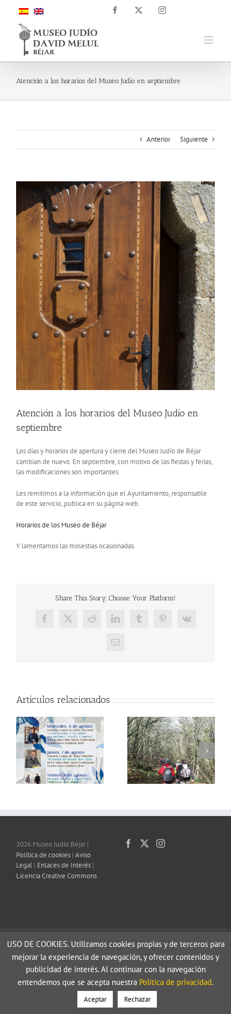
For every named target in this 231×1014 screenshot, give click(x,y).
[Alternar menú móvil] (209, 40)
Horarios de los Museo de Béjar (61, 525)
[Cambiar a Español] (23, 10)
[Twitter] (144, 843)
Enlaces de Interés (64, 865)
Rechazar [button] (137, 999)
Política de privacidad (175, 982)
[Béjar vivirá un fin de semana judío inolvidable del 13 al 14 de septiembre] (171, 721)
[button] (24, 751)
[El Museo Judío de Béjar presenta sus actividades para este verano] (60, 721)
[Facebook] (128, 843)
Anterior (158, 139)
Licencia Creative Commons (56, 875)
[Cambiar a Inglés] (38, 10)
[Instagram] (160, 843)
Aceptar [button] (95, 999)
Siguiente (194, 139)
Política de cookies (43, 854)
